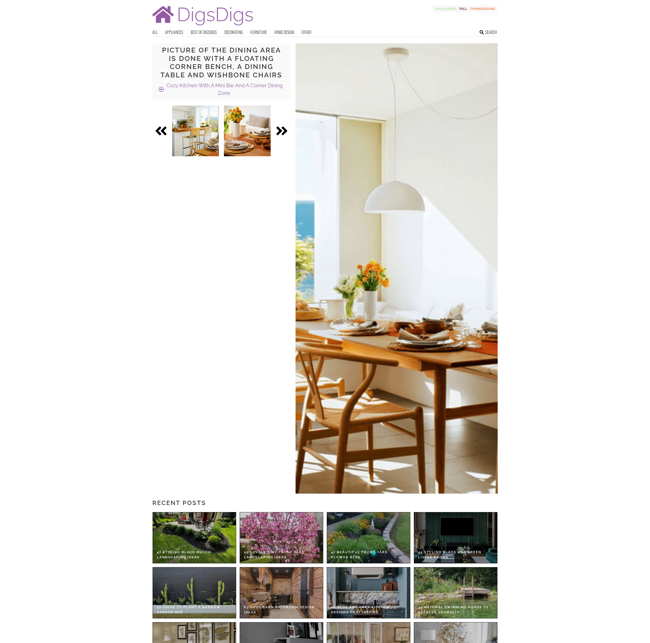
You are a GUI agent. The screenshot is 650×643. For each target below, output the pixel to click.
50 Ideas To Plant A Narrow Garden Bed (189, 609)
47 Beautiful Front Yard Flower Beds (359, 554)
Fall (463, 9)
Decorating (233, 32)
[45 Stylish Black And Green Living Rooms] (455, 537)
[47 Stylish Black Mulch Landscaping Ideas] (194, 537)
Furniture (258, 32)
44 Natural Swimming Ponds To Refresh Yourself (453, 609)
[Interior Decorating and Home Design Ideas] (202, 26)
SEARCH (491, 32)
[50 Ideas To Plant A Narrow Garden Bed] (194, 592)
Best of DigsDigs (204, 32)
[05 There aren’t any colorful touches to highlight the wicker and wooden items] (247, 131)
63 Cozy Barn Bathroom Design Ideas (279, 609)
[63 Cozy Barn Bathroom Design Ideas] (281, 592)
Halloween (446, 9)
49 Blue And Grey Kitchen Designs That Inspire (360, 609)
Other (306, 32)
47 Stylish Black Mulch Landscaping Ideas (184, 554)
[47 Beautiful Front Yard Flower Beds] (368, 537)
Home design (284, 32)
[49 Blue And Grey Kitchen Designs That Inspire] (368, 592)
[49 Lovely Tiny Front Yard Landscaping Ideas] (281, 537)
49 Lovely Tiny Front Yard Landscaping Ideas (274, 554)
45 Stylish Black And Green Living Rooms (449, 554)
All (154, 32)
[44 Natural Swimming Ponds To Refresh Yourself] (455, 592)
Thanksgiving (482, 9)
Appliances (174, 32)
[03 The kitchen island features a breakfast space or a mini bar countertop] (195, 131)
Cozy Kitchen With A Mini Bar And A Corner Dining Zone (224, 89)
